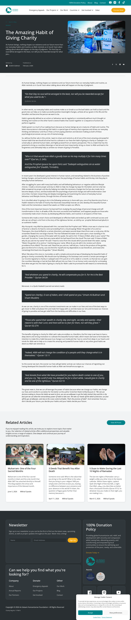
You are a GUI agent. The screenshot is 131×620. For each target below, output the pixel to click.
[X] (116, 64)
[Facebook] (112, 64)
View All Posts (116, 422)
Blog (96, 3)
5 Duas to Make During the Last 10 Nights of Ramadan (105, 470)
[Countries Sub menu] (79, 10)
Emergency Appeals (36, 10)
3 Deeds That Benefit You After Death (64, 470)
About (90, 3)
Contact (103, 3)
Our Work (64, 10)
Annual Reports (15, 591)
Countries (73, 10)
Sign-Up (73, 540)
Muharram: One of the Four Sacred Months (22, 470)
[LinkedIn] (119, 64)
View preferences (116, 613)
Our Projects (51, 10)
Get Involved (86, 10)
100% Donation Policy (77, 3)
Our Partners (14, 595)
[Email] (123, 64)
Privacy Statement (107, 617)
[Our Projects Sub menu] (57, 10)
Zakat (97, 10)
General (8, 25)
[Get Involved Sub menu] (92, 10)
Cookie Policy (97, 617)
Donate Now (118, 10)
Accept (90, 613)
